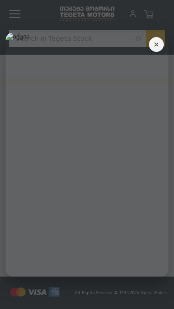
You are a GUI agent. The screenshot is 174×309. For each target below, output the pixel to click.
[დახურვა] (156, 44)
